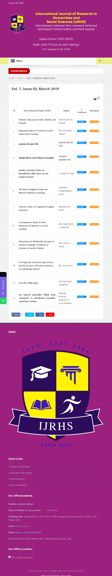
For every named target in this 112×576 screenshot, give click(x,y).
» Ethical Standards (16, 479)
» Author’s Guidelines (17, 485)
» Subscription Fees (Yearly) (20, 472)
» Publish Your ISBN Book (19, 466)
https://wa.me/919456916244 (28, 532)
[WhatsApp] (3, 301)
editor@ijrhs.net (21, 526)
